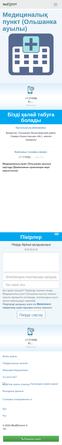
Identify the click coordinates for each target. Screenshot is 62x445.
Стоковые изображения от (17, 399)
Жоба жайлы (10, 356)
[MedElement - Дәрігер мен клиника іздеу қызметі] (9, 4)
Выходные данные (13, 391)
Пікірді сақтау (31, 314)
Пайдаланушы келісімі (15, 363)
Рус (5, 415)
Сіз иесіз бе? (10, 377)
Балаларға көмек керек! (44, 383)
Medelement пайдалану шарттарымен (27, 305)
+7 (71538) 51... (31, 101)
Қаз (4, 408)
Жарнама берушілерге (15, 370)
